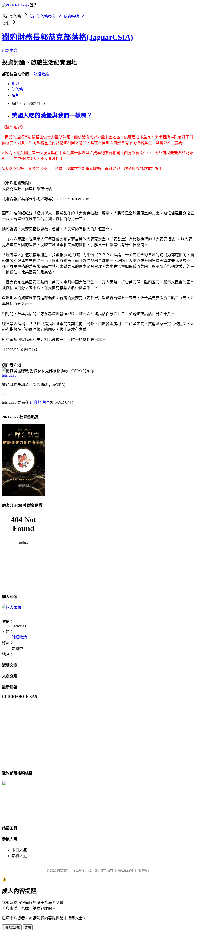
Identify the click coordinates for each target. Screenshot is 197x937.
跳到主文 (9, 50)
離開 (28, 927)
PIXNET (62, 870)
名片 (15, 95)
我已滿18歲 (12, 927)
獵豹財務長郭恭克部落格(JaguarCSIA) (67, 37)
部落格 (17, 89)
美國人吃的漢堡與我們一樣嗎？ (52, 115)
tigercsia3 (9, 375)
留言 (46, 402)
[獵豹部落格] (16, 818)
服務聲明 (144, 870)
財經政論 (41, 74)
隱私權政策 (125, 870)
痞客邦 (35, 402)
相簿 (15, 84)
